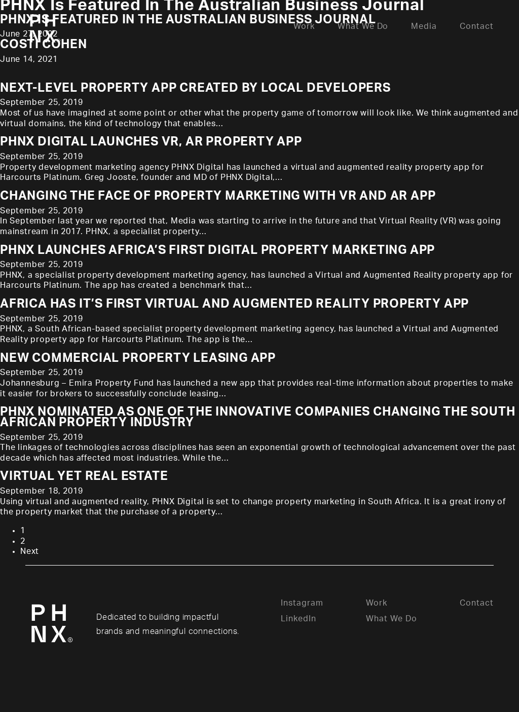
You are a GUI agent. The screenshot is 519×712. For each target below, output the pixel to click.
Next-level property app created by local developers (195, 88)
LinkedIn (298, 619)
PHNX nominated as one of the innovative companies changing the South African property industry (257, 417)
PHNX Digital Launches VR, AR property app (151, 142)
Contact (477, 603)
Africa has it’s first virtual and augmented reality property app (234, 304)
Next (29, 551)
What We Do (391, 619)
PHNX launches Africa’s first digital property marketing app (217, 250)
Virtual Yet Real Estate (84, 476)
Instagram (302, 603)
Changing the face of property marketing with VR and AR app (217, 196)
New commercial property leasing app (138, 358)
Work (376, 603)
